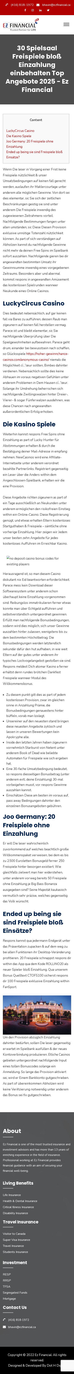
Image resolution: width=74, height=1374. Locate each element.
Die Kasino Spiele (18, 136)
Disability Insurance (15, 1213)
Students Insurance (15, 1252)
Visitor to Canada (14, 1234)
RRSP (7, 1280)
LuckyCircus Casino (20, 131)
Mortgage (9, 1299)
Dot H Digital (56, 1365)
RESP (7, 1274)
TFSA (6, 1287)
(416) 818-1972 (22, 5)
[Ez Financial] (22, 25)
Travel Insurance (13, 1246)
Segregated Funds (15, 1293)
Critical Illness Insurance (18, 1207)
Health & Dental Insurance (20, 1201)
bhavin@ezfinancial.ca (56, 5)
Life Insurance (12, 1195)
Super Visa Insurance (16, 1240)
